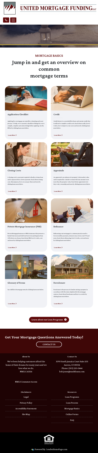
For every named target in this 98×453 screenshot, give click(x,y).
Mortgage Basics (71, 408)
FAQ (72, 420)
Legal (26, 397)
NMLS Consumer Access (26, 381)
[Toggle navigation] (13, 20)
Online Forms (72, 414)
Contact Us (49, 344)
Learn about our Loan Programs (47, 319)
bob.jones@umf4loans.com (72, 371)
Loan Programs (72, 397)
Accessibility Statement (26, 408)
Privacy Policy (26, 402)
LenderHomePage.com (56, 449)
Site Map (26, 414)
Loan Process (72, 402)
